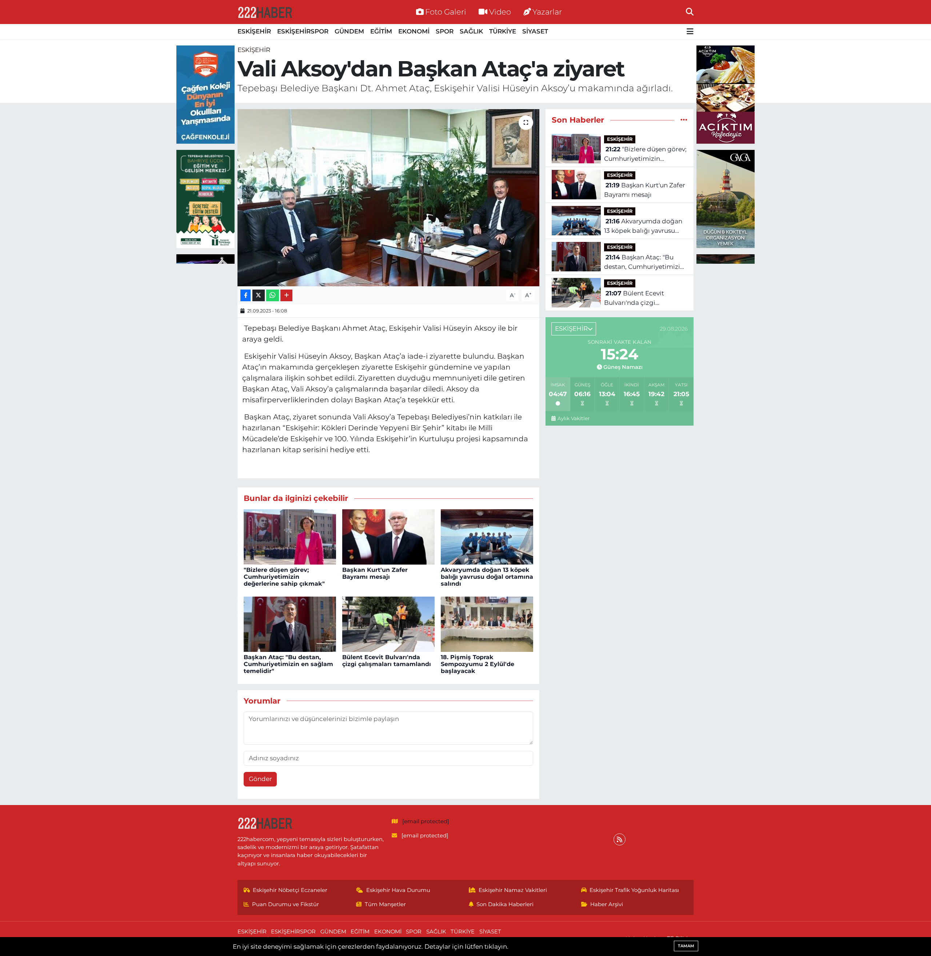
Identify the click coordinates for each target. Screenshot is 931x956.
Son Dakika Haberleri (505, 904)
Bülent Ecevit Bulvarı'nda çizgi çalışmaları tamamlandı (386, 661)
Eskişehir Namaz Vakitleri (513, 890)
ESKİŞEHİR (254, 31)
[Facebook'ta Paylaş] (245, 296)
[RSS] (620, 839)
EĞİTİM (381, 31)
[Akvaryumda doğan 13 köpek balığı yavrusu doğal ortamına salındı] (487, 536)
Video (500, 11)
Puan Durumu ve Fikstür (285, 904)
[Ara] (690, 11)
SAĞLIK (471, 31)
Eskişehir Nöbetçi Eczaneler (290, 890)
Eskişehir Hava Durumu (398, 890)
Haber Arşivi (606, 904)
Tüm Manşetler (385, 904)
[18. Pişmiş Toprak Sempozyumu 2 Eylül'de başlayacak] (487, 623)
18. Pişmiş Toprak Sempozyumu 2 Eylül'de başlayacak (477, 664)
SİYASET (535, 31)
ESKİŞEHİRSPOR (302, 31)
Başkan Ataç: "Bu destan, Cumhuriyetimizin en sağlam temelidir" (288, 664)
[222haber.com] (264, 12)
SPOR (444, 31)
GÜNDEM (349, 31)
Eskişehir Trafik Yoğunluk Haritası (634, 890)
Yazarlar (547, 11)
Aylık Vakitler (573, 418)
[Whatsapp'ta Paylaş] (272, 296)
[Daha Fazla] (286, 296)
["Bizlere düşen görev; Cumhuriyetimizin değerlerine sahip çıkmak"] (290, 536)
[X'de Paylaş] (258, 296)
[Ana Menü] (690, 32)
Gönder (260, 778)
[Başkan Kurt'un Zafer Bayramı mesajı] (388, 536)
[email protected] (425, 821)
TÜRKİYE (502, 31)
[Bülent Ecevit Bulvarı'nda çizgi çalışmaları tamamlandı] (388, 623)
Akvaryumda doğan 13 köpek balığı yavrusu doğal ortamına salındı (487, 576)
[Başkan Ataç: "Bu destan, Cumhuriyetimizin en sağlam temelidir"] (290, 623)
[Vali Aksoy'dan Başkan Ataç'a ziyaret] (388, 197)
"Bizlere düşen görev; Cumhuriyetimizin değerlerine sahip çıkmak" (284, 576)
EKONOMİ (413, 31)
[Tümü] (683, 119)
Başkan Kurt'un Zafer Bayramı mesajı (375, 573)
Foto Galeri (445, 11)
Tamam (686, 945)
